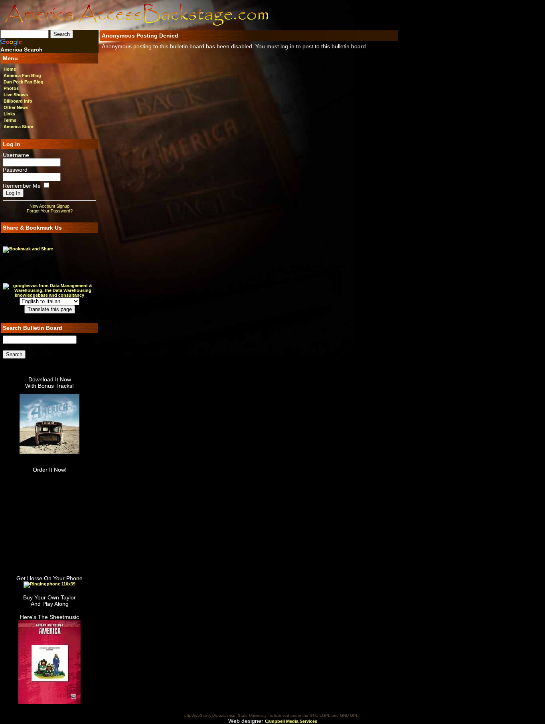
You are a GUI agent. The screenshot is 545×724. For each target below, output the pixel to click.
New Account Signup (49, 206)
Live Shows (16, 94)
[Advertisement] (319, 15)
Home (10, 69)
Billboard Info (18, 101)
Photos (11, 88)
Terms (10, 120)
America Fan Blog (22, 75)
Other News (16, 107)
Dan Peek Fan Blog (23, 81)
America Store (18, 126)
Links (9, 113)
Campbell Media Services (291, 721)
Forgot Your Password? (50, 210)
